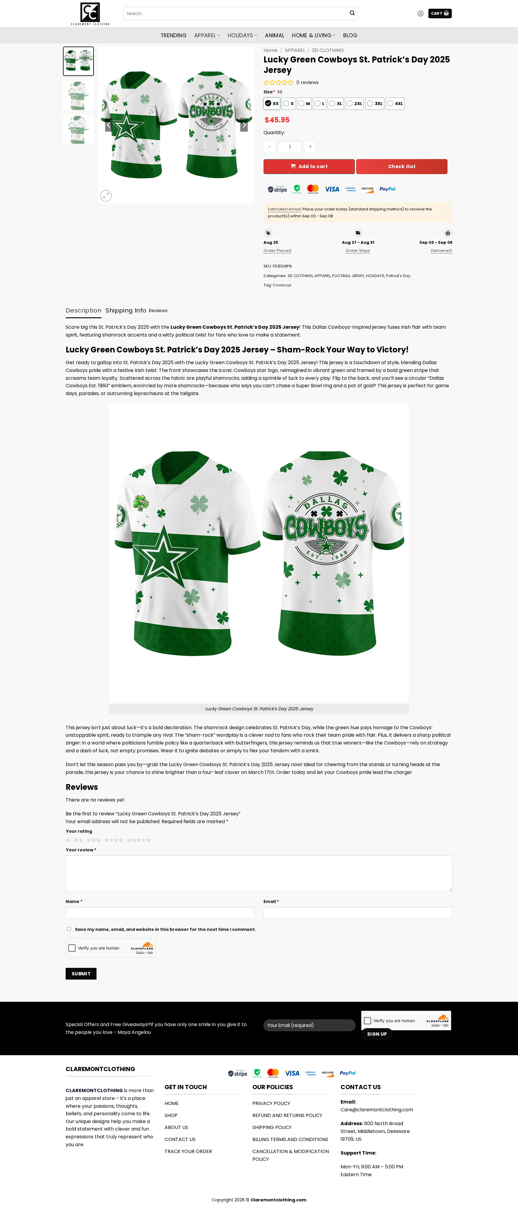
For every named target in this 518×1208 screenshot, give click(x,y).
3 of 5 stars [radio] (93, 840)
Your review (81, 850)
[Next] (244, 124)
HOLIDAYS (240, 35)
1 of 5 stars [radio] (67, 840)
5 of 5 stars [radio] (138, 840)
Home (270, 50)
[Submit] (352, 13)
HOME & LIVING (311, 35)
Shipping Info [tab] (126, 310)
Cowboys (282, 285)
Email (271, 901)
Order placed (277, 250)
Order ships (358, 250)
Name (74, 901)
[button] (440, 14)
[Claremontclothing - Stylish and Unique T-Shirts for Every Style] (90, 14)
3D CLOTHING (328, 50)
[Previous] (108, 124)
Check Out (401, 166)
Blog (350, 35)
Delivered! (441, 250)
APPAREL (295, 50)
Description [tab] (83, 310)
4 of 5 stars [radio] (113, 840)
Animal (274, 35)
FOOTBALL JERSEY (348, 275)
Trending (173, 35)
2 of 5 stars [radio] (77, 840)
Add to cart (313, 166)
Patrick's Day (398, 275)
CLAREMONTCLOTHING (94, 1090)
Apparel (205, 35)
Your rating (79, 831)
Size (269, 92)
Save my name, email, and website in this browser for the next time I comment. (165, 929)
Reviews (158, 310)
